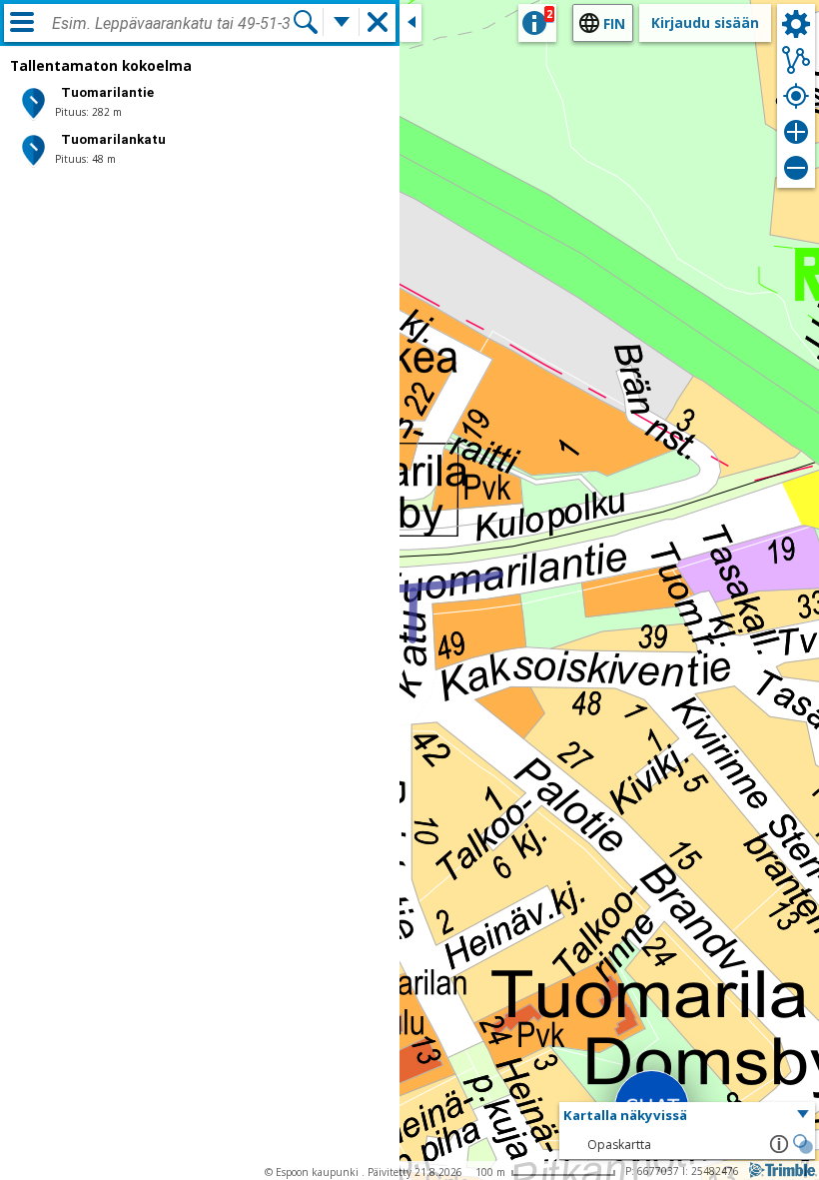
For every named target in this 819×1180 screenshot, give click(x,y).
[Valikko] (22, 22)
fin (614, 23)
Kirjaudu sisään (705, 22)
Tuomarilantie (107, 92)
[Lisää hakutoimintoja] (342, 22)
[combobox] (172, 24)
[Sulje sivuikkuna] (410, 23)
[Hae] (306, 22)
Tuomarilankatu (113, 139)
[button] (687, 1116)
